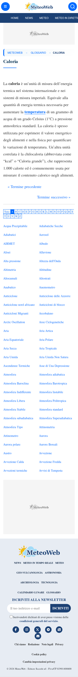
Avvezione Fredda (50, 462)
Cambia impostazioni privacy (39, 662)
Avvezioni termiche (15, 470)
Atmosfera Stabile (14, 409)
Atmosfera (9, 374)
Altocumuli (10, 278)
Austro (7, 453)
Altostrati (44, 278)
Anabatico (9, 287)
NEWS (17, 563)
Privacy (59, 644)
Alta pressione (12, 261)
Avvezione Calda (13, 462)
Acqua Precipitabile (15, 226)
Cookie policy (39, 654)
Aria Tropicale (48, 348)
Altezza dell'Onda (50, 261)
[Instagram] (26, 629)
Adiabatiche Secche (51, 226)
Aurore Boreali (48, 444)
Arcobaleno (46, 313)
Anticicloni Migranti (15, 313)
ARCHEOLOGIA (29, 582)
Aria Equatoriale (13, 340)
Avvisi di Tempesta (50, 470)
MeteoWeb (15, 52)
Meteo (44, 18)
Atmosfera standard (51, 409)
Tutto (7, 211)
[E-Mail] (38, 636)
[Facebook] (16, 629)
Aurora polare (11, 444)
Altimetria (9, 270)
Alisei (6, 252)
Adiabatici (9, 235)
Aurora (43, 436)
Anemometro (47, 287)
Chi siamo (20, 644)
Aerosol (44, 235)
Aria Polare (46, 340)
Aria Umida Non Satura (53, 357)
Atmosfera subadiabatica (18, 418)
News (29, 18)
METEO (59, 563)
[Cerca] (72, 6)
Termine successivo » (53, 197)
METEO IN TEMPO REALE (38, 563)
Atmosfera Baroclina (16, 383)
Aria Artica (46, 331)
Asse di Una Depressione (54, 366)
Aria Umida (10, 357)
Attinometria (47, 427)
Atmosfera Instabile (51, 392)
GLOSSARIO (53, 592)
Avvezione (45, 453)
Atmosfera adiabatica (52, 374)
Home (15, 18)
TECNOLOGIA (49, 582)
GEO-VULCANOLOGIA (29, 572)
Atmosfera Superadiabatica (55, 418)
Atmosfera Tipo (13, 427)
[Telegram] (48, 629)
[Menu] (5, 6)
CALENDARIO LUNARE (31, 592)
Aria (6, 331)
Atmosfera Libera (14, 401)
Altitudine (45, 270)
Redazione (33, 644)
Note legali (47, 644)
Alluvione (45, 252)
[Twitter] (37, 629)
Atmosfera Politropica (52, 401)
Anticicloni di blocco (52, 305)
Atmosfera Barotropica (53, 383)
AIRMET (9, 243)
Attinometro (10, 436)
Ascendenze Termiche (16, 366)
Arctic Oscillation (14, 322)
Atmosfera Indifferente (17, 392)
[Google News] (59, 629)
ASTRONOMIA (53, 572)
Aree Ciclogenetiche (51, 322)
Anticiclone (10, 296)
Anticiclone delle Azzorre (54, 296)
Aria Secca (9, 348)
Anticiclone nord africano (19, 305)
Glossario (38, 52)
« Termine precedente (24, 186)
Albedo (43, 243)
